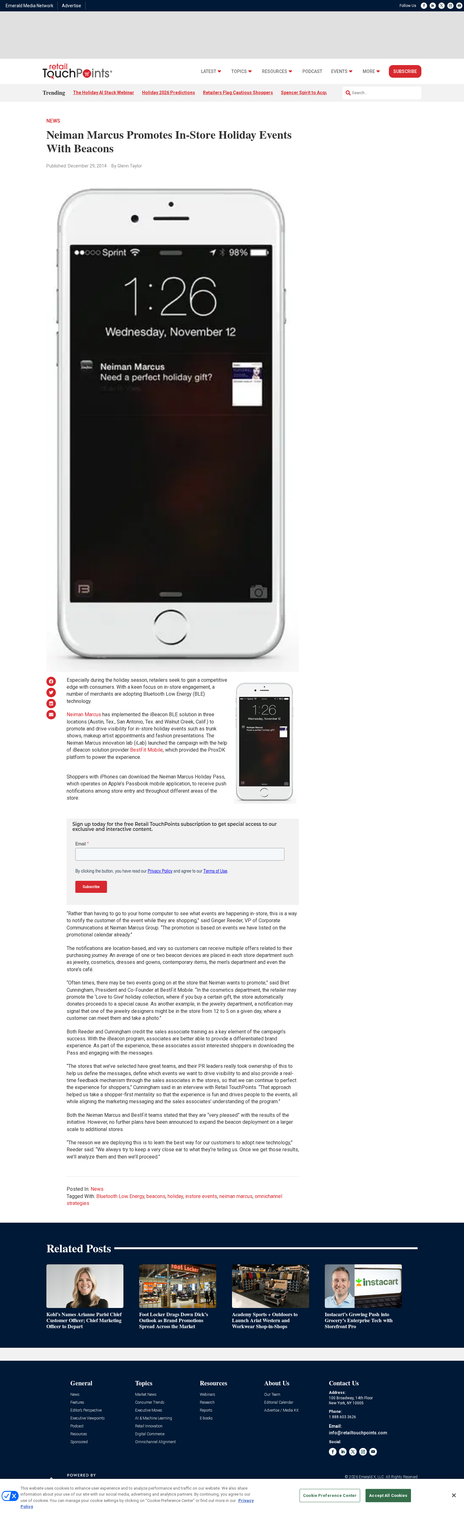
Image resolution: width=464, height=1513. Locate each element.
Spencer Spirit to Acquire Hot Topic (318, 92)
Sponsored (79, 1442)
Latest (208, 71)
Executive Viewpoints (87, 1418)
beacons (155, 1196)
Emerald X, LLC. (372, 1477)
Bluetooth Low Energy (120, 1196)
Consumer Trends (149, 1403)
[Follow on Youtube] (459, 6)
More (369, 71)
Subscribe (405, 71)
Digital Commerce (149, 1434)
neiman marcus (236, 1196)
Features (77, 1403)
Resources (274, 71)
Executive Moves (148, 1410)
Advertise (71, 5)
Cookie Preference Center (330, 1495)
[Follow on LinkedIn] (433, 6)
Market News (146, 1395)
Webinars (207, 1395)
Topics (239, 71)
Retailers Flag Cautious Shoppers (238, 92)
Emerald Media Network (29, 5)
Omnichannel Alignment (155, 1442)
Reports (206, 1410)
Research (207, 1403)
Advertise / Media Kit (281, 1410)
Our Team (272, 1395)
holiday (175, 1196)
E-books (206, 1418)
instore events (201, 1196)
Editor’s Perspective (86, 1410)
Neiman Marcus (84, 714)
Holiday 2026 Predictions (168, 92)
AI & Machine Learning (153, 1418)
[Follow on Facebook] (424, 6)
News (53, 121)
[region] (232, 1496)
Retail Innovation (149, 1426)
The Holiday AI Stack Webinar (103, 92)
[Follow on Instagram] (450, 6)
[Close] (454, 1495)
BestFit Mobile (146, 750)
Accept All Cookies (388, 1495)
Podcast (312, 71)
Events (339, 71)
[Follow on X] (441, 6)
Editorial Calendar (278, 1403)
